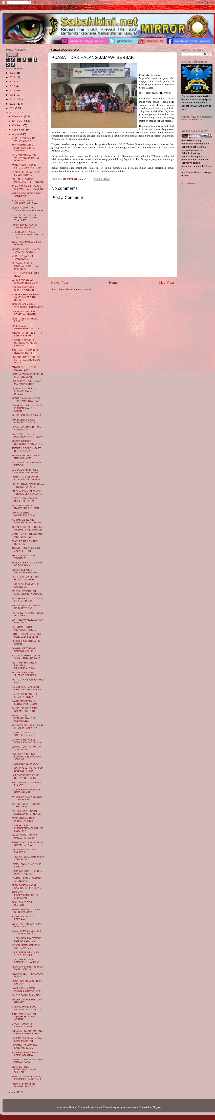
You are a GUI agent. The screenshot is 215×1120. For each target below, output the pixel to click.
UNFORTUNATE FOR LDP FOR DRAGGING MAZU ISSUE (26, 360)
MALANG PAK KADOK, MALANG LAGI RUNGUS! (26, 1008)
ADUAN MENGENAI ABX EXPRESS (25, 850)
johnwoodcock (130, 1107)
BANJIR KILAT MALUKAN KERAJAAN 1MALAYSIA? (26, 688)
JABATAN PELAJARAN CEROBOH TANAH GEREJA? (24, 1017)
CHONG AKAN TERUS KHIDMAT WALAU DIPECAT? (24, 391)
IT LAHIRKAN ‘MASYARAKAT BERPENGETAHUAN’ (27, 939)
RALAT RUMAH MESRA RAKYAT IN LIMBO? (24, 836)
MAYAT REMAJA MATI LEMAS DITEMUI (23, 1025)
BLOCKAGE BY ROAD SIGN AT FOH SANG (27, 564)
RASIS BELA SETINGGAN (25, 764)
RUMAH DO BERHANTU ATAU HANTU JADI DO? (26, 478)
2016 (13, 86)
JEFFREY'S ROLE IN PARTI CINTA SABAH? (26, 449)
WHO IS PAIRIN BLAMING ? (27, 995)
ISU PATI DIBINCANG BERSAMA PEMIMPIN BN (26, 521)
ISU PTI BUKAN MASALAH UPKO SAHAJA (26, 791)
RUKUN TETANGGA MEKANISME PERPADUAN (27, 180)
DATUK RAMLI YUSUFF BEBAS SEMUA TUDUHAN (27, 741)
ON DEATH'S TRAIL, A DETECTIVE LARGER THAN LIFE (24, 218)
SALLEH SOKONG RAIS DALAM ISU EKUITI (24, 709)
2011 (12, 108)
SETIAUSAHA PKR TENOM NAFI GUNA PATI (26, 457)
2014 (13, 95)
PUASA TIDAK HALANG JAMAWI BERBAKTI (24, 226)
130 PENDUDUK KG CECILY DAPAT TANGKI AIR (27, 872)
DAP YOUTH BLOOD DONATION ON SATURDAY (28, 435)
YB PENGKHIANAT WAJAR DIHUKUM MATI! (26, 911)
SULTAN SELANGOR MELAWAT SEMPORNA (25, 571)
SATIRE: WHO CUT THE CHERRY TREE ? (25, 695)
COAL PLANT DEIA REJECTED (22, 903)
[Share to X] (101, 179)
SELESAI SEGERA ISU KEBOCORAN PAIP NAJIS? (27, 592)
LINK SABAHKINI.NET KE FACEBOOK (25, 585)
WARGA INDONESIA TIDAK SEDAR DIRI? (26, 194)
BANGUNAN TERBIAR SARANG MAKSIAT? (24, 649)
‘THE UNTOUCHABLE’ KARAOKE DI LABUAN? (25, 960)
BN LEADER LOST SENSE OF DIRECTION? (26, 607)
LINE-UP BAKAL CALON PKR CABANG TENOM (27, 769)
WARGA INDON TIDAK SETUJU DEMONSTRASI (26, 166)
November (18, 121)
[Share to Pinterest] (108, 179)
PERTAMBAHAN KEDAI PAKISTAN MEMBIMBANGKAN (24, 665)
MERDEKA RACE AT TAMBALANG (22, 257)
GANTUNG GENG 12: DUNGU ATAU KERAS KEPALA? (24, 343)
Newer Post (59, 282)
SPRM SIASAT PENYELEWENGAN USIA (26, 327)
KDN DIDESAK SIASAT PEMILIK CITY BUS (24, 421)
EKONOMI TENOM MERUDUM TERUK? (24, 628)
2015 (13, 90)
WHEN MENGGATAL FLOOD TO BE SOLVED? (27, 798)
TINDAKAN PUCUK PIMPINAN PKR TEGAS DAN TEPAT (25, 266)
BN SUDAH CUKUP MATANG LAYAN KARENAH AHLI (27, 1032)
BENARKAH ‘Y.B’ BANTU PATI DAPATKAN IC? (27, 925)
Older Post (166, 282)
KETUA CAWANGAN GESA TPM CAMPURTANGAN (26, 399)
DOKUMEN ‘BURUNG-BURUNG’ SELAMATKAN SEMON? (26, 757)
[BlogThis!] (98, 179)
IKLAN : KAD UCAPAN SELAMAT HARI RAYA (25, 202)
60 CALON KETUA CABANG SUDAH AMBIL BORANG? (27, 657)
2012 (13, 104)
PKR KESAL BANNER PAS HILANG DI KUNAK (25, 578)
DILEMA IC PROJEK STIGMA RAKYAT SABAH (27, 1061)
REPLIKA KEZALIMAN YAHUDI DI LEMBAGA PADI (27, 305)
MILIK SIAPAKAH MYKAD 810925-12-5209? (25, 953)
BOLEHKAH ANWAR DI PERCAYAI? (24, 918)
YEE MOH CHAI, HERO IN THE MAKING (26, 805)
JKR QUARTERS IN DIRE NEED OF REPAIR (25, 351)
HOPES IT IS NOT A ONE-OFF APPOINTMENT (25, 776)
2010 (13, 112)
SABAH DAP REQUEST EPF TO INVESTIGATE (27, 932)
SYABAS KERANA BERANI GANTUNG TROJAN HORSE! (26, 297)
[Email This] (95, 179)
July (14, 1092)
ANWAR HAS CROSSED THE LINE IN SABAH (27, 334)
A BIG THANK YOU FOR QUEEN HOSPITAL (25, 499)
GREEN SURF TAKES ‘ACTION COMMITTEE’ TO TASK (27, 235)
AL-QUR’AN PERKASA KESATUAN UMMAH (24, 313)
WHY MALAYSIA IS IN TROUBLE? (23, 557)
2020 (13, 73)
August (16, 134)
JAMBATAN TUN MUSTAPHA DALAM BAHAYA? (27, 843)
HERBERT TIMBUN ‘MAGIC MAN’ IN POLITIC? (26, 382)
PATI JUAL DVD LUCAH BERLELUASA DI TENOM (26, 812)
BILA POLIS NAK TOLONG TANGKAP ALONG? (26, 250)
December (18, 116)
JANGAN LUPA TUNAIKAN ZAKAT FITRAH (26, 549)
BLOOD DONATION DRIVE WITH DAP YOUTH (26, 946)
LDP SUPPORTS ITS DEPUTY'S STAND (23, 288)
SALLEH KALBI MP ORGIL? (26, 415)
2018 (13, 81)
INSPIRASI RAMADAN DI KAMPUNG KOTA (25, 1053)
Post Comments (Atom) (78, 289)
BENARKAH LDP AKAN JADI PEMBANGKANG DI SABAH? (27, 408)
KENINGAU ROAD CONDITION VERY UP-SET (28, 442)
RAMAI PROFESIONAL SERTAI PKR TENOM (24, 702)
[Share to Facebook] (104, 179)
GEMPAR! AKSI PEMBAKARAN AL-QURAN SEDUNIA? (27, 828)
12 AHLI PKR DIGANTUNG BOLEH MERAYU (26, 173)
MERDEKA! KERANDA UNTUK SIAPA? (23, 139)
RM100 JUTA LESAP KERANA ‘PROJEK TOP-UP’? (28, 485)
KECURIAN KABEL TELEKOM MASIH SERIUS (27, 968)
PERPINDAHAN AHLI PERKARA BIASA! (23, 819)
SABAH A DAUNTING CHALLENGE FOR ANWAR (27, 209)
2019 (13, 77)
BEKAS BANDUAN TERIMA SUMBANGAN (26, 428)
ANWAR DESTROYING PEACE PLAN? (24, 368)
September (18, 129)
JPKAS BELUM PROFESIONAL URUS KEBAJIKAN (25, 895)
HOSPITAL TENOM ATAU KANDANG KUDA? (25, 1046)
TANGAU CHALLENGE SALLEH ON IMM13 (24, 733)
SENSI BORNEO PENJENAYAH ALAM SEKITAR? (24, 1069)
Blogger (157, 1107)
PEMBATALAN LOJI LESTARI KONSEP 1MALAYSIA (27, 726)
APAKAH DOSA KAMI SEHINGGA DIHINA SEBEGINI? (23, 148)
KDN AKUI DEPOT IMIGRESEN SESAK (23, 514)
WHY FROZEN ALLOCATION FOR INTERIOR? (27, 599)
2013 (13, 99)
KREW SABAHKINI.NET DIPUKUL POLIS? (24, 1085)
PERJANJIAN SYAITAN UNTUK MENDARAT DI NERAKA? (25, 158)
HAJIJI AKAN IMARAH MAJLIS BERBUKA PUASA (27, 989)
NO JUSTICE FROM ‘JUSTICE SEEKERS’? (25, 674)
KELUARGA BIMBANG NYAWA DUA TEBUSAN (25, 506)
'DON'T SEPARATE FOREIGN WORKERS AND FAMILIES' (27, 528)
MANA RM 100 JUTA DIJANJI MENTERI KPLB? (27, 535)
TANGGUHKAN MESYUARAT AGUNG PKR (27, 879)
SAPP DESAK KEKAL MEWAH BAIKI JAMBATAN (27, 1039)
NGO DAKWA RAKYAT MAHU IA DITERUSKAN (27, 375)
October (17, 125)
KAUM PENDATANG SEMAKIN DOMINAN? (25, 281)
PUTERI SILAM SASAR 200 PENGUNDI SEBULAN (26, 635)
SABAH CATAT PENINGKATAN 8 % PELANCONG (23, 718)
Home (113, 282)
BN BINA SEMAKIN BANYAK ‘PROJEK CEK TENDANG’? (27, 492)
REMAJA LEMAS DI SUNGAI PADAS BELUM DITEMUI (27, 1077)
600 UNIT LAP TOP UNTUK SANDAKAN (26, 748)
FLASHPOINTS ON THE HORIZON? (24, 542)
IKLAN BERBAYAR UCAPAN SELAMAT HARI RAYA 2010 (28, 187)
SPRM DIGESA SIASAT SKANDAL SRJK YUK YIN (26, 886)
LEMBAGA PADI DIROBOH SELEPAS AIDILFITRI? (26, 471)
